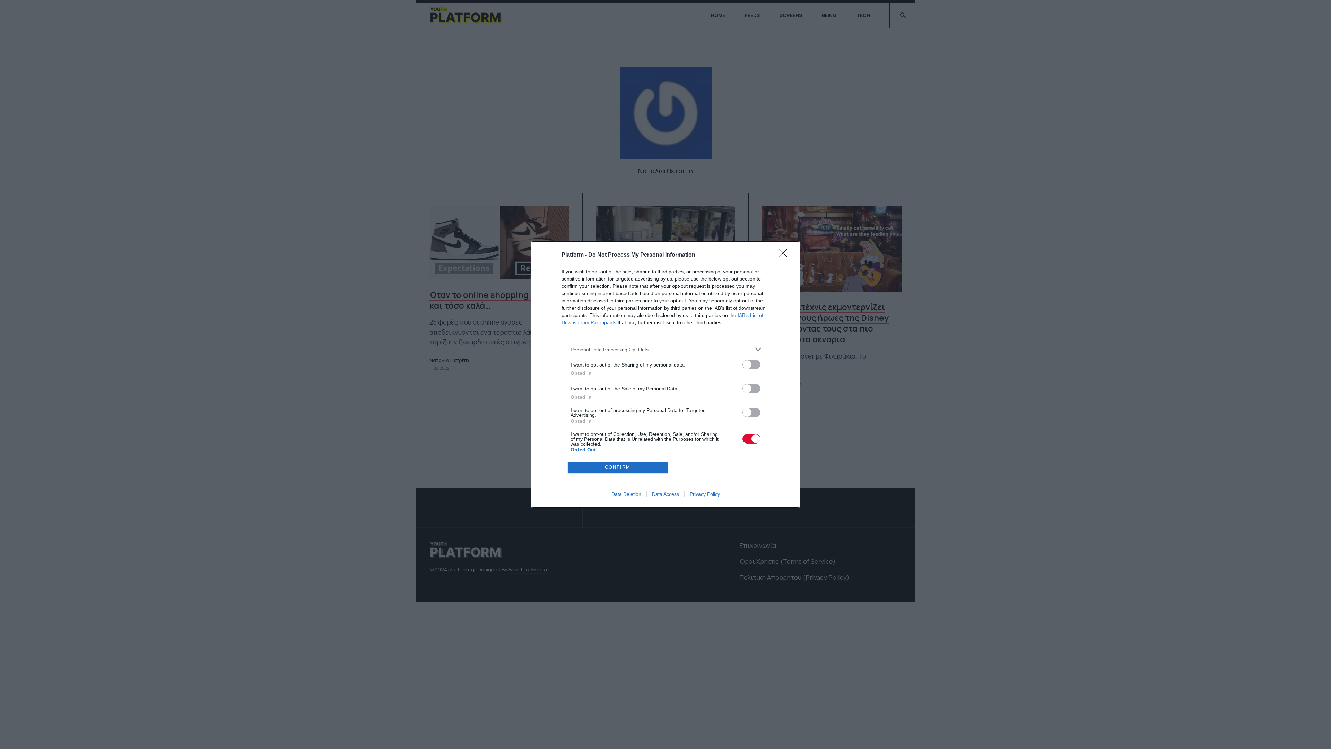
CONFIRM (617, 467)
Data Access (665, 494)
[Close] (785, 255)
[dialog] (665, 374)
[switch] (751, 364)
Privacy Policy (705, 494)
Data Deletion (626, 494)
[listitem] (665, 349)
